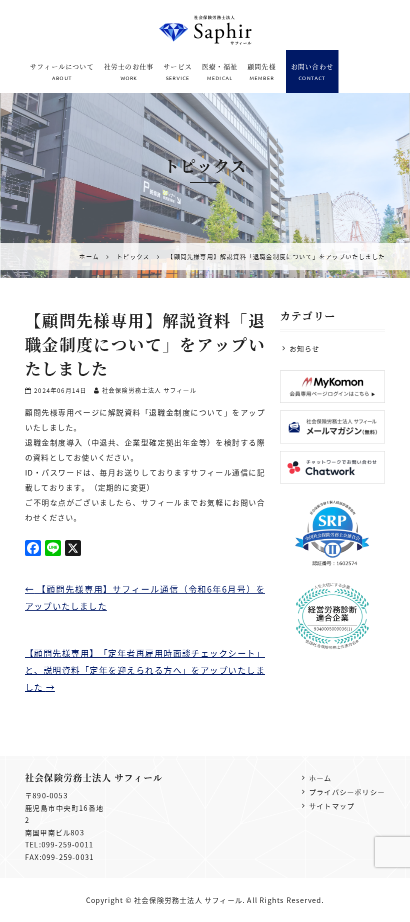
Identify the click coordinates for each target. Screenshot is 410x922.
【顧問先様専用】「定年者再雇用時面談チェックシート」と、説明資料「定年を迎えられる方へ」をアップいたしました (145, 670)
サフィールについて (62, 72)
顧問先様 (262, 72)
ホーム (320, 778)
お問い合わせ (312, 72)
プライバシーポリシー (347, 792)
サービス (178, 72)
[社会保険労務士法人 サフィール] (205, 30)
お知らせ (305, 348)
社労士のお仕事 (129, 72)
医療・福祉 (220, 72)
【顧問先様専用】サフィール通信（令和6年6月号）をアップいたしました (145, 597)
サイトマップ (331, 806)
